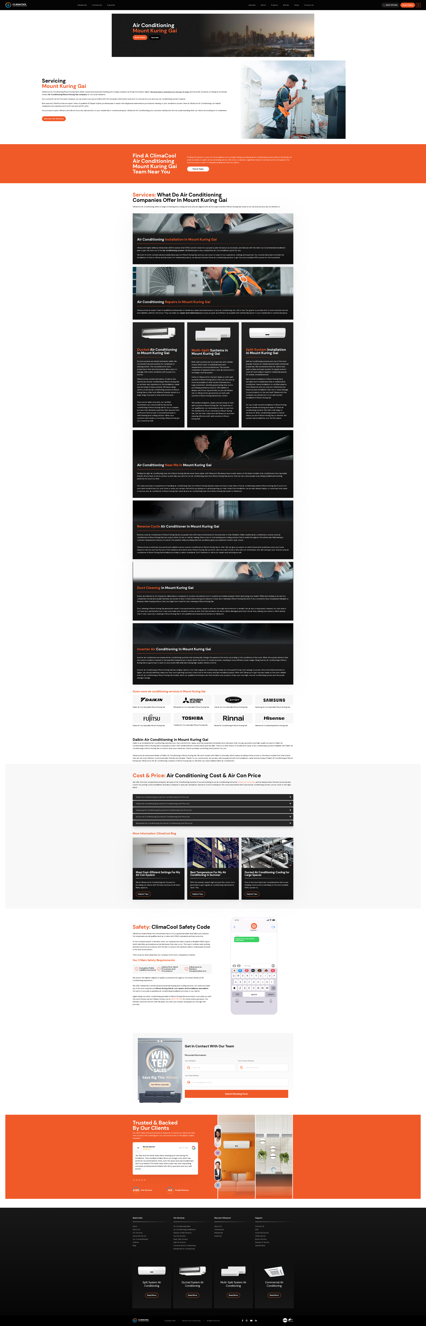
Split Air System (180, 1242)
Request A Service (262, 1242)
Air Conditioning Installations (185, 1229)
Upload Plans (260, 1245)
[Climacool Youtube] (251, 1320)
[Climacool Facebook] (242, 1320)
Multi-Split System (181, 1239)
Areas (296, 5)
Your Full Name (190, 1061)
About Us (136, 1229)
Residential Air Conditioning (184, 1249)
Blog (134, 1245)
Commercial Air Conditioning (184, 1245)
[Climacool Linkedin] (256, 1320)
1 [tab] (134, 1180)
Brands (286, 5)
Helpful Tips (143, 894)
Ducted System (180, 1236)
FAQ (256, 1229)
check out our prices (246, 782)
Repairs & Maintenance (182, 1233)
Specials (251, 5)
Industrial (111, 5)
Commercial (97, 5)
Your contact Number (246, 1061)
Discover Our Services (54, 119)
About (263, 5)
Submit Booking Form (236, 1093)
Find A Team (198, 169)
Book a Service (261, 1239)
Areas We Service (139, 1236)
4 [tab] (142, 1180)
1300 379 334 (391, 5)
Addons (136, 1242)
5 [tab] (144, 1180)
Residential (82, 5)
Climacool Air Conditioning (191, 1321)
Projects (274, 5)
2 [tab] (136, 1180)
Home (135, 1226)
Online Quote (260, 1236)
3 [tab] (139, 1180)
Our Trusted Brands (140, 1239)
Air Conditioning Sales (182, 1226)
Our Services (137, 1233)
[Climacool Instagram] (247, 1320)
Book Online (407, 5)
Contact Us (309, 5)
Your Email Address (192, 1076)
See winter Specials (160, 1084)
